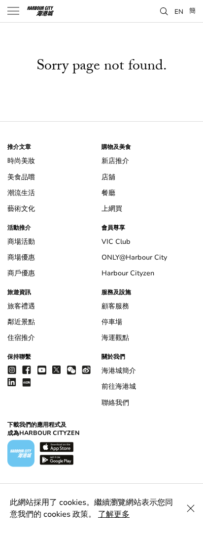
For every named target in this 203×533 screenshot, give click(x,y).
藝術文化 (21, 208)
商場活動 (21, 241)
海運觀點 (115, 337)
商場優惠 (21, 257)
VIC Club (116, 241)
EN (178, 11)
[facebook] (26, 369)
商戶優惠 (21, 273)
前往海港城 (119, 386)
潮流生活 (21, 193)
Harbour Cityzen (128, 273)
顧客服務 (115, 306)
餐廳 (108, 193)
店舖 (108, 177)
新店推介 (115, 161)
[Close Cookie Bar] (191, 508)
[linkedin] (11, 382)
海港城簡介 (119, 370)
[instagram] (11, 369)
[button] (164, 10)
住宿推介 (21, 337)
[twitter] (56, 369)
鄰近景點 (21, 322)
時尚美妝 (21, 161)
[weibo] (86, 369)
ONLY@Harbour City (134, 257)
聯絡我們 (115, 402)
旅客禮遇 (21, 306)
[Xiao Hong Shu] (26, 382)
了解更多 (114, 514)
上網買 (112, 208)
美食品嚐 (21, 177)
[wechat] (71, 370)
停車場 (112, 322)
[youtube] (41, 369)
